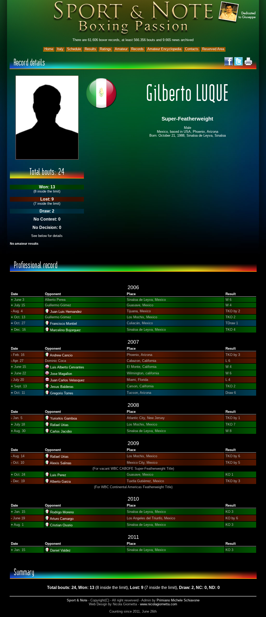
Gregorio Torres (61, 393)
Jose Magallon (61, 374)
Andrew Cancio (61, 355)
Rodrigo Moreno (62, 512)
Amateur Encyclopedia (164, 49)
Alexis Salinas (60, 463)
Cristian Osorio (61, 525)
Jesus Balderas (62, 387)
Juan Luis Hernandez (66, 312)
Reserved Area (213, 49)
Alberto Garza (60, 481)
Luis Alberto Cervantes (67, 367)
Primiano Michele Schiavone (178, 600)
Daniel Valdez (60, 550)
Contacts (191, 49)
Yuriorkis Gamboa (63, 418)
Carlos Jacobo (61, 431)
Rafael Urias (59, 425)
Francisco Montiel (63, 324)
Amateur (121, 49)
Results (90, 49)
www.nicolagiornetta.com (158, 604)
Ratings (105, 49)
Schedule (74, 49)
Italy (60, 49)
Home (48, 49)
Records (137, 49)
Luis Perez (58, 475)
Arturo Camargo (62, 519)
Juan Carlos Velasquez (67, 380)
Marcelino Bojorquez (65, 330)
